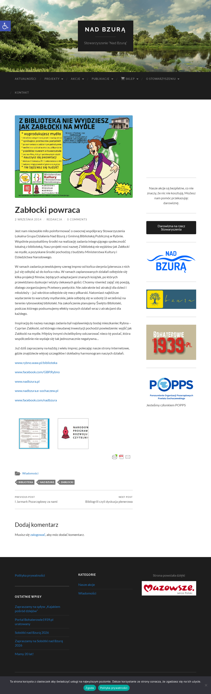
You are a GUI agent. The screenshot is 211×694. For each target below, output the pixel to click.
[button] (5, 26)
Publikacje (101, 78)
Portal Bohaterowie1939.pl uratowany (34, 622)
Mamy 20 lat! (24, 654)
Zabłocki (67, 482)
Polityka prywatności (30, 575)
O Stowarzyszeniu (161, 78)
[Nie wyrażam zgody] (206, 685)
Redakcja (54, 219)
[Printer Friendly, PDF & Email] (121, 457)
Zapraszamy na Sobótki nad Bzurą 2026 (39, 643)
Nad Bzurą (105, 29)
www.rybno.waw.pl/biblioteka (36, 363)
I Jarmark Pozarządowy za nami (36, 500)
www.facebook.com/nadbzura (36, 400)
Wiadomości (30, 473)
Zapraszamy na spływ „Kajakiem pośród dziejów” (37, 609)
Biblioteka (26, 482)
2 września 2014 (28, 219)
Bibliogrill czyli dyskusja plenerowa (109, 500)
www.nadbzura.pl (27, 381)
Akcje (75, 78)
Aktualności (25, 78)
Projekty (52, 78)
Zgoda (90, 687)
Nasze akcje (86, 584)
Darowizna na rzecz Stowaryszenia (171, 227)
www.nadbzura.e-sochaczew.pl (36, 391)
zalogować (37, 534)
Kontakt (22, 92)
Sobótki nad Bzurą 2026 (32, 632)
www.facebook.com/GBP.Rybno (37, 372)
